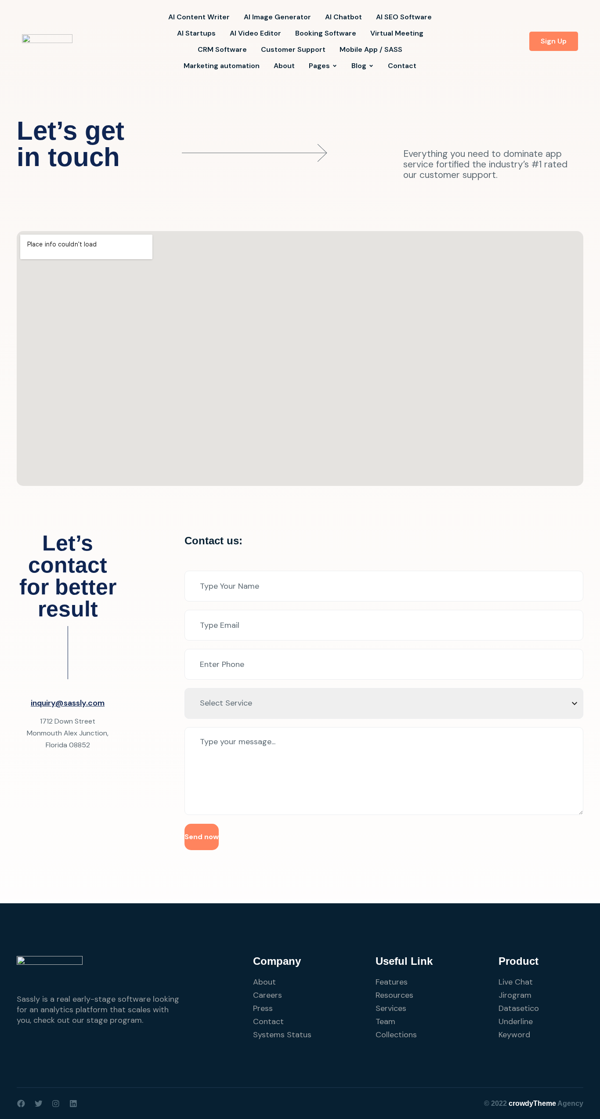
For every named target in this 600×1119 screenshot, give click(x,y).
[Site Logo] (47, 41)
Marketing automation (222, 65)
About (284, 65)
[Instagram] (55, 1103)
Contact (402, 65)
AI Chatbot (343, 17)
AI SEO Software (404, 17)
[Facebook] (21, 1103)
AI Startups (196, 33)
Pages (319, 65)
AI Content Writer (199, 17)
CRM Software (222, 49)
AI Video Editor (255, 33)
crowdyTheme (532, 1103)
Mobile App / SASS (371, 49)
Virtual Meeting (396, 33)
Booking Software (325, 33)
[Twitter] (38, 1103)
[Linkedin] (73, 1103)
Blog (358, 65)
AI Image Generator (277, 17)
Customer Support (293, 49)
